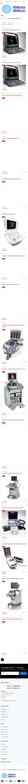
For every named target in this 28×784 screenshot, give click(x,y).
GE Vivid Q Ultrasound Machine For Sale (11, 284)
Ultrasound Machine (18, 93)
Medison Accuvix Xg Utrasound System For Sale (12, 619)
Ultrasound (11, 28)
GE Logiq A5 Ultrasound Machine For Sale (11, 179)
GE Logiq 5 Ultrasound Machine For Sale (11, 138)
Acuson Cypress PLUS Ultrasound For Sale (11, 30)
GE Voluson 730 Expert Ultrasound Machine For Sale (13, 369)
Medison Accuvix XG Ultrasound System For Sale (12, 578)
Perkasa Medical (12, 769)
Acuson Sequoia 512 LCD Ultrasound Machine (12, 95)
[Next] (9, 659)
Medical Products (5, 93)
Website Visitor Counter (6, 761)
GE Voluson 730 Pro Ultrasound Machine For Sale (13, 420)
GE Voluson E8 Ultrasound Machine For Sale (11, 473)
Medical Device (5, 28)
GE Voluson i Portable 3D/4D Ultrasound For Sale (12, 508)
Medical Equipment (6, 617)
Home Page (3, 18)
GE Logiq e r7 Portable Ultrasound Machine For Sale (13, 255)
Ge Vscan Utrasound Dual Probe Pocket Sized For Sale (14, 543)
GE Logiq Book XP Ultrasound (8, 214)
